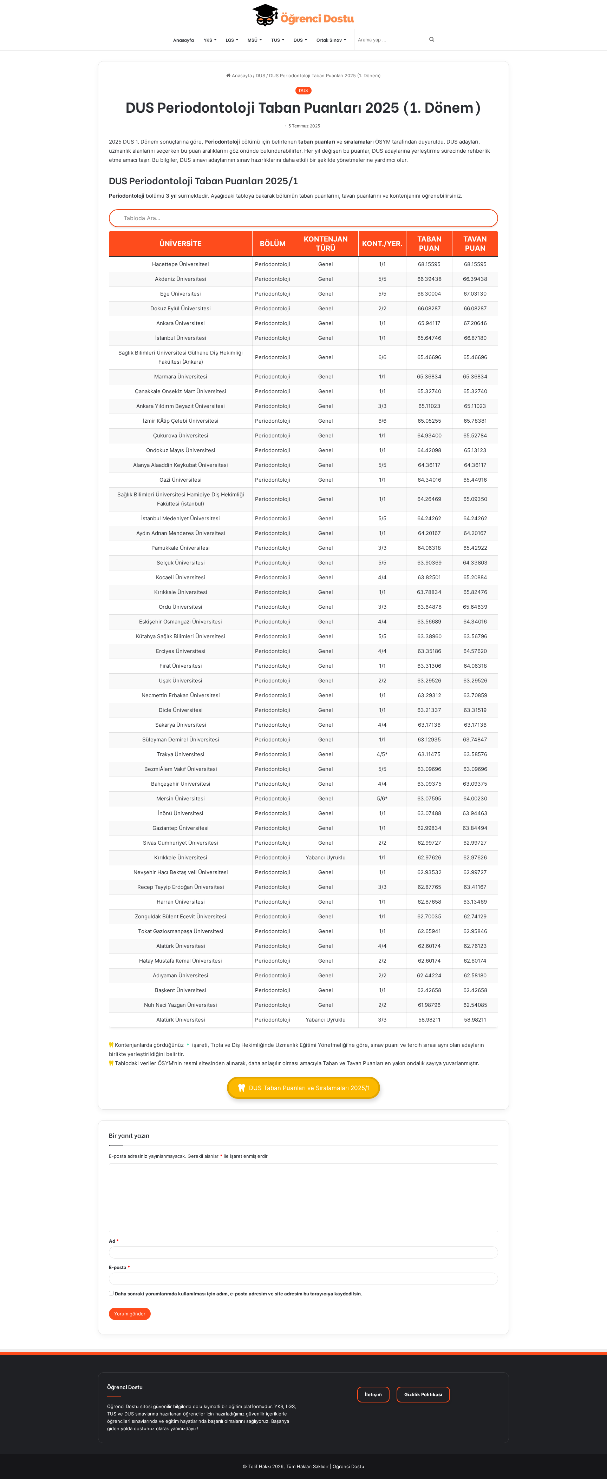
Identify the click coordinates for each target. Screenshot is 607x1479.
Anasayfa (183, 39)
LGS (230, 39)
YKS (208, 39)
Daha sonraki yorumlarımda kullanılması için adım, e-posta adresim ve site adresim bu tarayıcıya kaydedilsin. (238, 1293)
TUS (275, 39)
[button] (303, 1088)
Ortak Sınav (329, 39)
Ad (114, 1241)
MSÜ (252, 39)
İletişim (373, 1394)
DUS (298, 39)
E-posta (119, 1267)
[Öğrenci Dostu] (303, 15)
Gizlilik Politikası (423, 1394)
